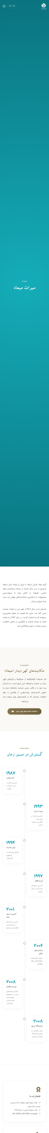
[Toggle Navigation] (4, 6)
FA (14, 6)
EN (10, 6)
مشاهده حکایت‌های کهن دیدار (26, 711)
